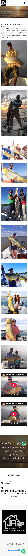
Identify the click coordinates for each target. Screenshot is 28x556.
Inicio (3, 15)
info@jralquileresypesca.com (12, 489)
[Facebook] (14, 537)
